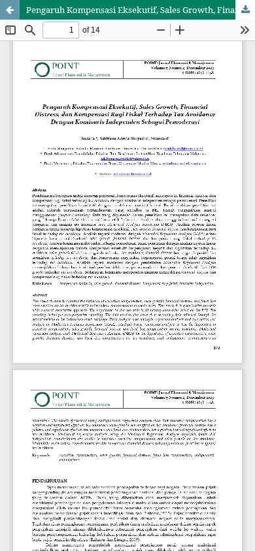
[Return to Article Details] (10, 10)
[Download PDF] (245, 10)
